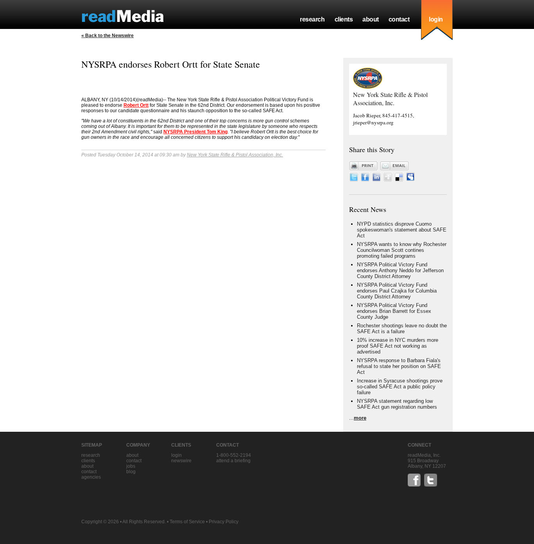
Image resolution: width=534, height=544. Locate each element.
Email (394, 166)
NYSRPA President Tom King (195, 132)
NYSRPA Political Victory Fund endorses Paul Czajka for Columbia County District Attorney (397, 291)
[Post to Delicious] (399, 180)
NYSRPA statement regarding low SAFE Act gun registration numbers (397, 404)
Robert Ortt (136, 105)
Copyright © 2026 (100, 521)
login (436, 19)
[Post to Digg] (387, 180)
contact (399, 19)
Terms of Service (187, 521)
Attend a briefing (233, 460)
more (360, 418)
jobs (130, 466)
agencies (91, 477)
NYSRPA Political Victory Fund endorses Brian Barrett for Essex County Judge (394, 311)
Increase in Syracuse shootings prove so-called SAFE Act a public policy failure (400, 386)
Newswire (181, 460)
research (312, 19)
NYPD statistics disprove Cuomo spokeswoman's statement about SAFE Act (401, 230)
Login (176, 455)
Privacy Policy (223, 521)
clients (344, 19)
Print (363, 166)
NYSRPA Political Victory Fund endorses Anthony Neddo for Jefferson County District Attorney (400, 270)
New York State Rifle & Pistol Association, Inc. (235, 155)
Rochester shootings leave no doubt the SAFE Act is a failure (402, 328)
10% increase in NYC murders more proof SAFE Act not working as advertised (397, 346)
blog (131, 471)
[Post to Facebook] (365, 180)
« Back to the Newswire (107, 35)
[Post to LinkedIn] (376, 180)
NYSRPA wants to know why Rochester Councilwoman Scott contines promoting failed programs (401, 250)
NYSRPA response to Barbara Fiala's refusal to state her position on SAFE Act (399, 366)
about (370, 19)
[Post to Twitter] (353, 180)
